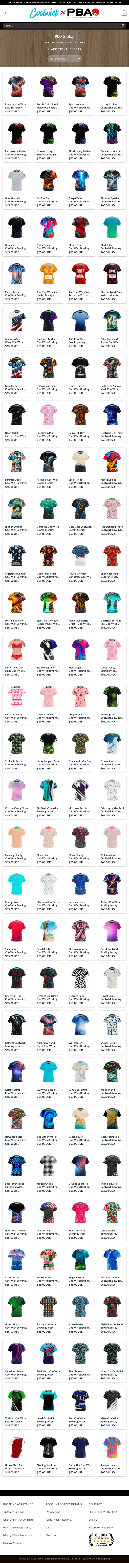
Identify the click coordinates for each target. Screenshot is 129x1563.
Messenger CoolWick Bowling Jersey (79, 669)
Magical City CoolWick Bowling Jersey (15, 294)
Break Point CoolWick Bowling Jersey (79, 481)
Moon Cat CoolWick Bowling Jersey (111, 1373)
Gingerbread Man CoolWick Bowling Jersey (47, 575)
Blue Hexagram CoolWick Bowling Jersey (47, 669)
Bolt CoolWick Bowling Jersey (77, 1420)
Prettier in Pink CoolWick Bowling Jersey (47, 435)
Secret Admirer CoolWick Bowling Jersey (15, 716)
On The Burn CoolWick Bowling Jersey (47, 200)
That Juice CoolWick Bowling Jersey (110, 247)
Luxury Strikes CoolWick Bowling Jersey (110, 106)
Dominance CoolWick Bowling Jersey (15, 247)
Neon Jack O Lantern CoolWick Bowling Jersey (15, 435)
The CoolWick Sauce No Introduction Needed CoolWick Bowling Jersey (112, 294)
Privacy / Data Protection (17, 1535)
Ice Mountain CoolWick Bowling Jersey (15, 1279)
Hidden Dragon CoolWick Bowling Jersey (15, 528)
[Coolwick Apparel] (64, 13)
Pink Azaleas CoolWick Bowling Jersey (110, 857)
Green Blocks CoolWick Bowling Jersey (15, 1326)
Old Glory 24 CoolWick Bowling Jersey (47, 1232)
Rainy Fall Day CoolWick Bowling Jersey (79, 435)
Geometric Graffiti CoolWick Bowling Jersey (111, 153)
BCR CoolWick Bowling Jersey (77, 1232)
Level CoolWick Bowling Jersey (45, 1420)
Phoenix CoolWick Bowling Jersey (15, 106)
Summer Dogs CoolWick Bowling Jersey (15, 481)
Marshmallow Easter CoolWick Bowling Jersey (48, 904)
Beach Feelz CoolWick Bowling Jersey (47, 951)
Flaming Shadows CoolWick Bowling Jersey (47, 1467)
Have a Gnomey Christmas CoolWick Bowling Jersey (80, 575)
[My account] (5, 13)
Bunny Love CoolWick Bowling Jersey (15, 904)
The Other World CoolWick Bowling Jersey (47, 1138)
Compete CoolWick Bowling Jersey (48, 528)
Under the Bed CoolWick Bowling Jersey (79, 388)
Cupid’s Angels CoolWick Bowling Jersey (47, 716)
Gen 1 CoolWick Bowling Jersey (109, 951)
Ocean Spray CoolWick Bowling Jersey (110, 763)
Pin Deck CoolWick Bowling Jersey (47, 810)
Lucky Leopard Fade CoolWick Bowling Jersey (48, 763)
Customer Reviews (13, 1511)
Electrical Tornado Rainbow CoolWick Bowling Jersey (47, 622)
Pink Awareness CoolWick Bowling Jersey (79, 951)
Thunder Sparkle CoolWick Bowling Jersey (110, 200)
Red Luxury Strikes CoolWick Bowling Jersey (16, 153)
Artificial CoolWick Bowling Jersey (47, 481)
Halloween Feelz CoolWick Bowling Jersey (47, 388)
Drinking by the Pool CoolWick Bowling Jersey (112, 810)
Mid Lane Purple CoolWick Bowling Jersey (79, 810)
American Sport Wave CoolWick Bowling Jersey (14, 341)
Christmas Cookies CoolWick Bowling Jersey (16, 575)
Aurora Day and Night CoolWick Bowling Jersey (46, 1044)
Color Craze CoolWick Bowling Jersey (47, 247)
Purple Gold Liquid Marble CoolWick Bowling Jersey (47, 106)
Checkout (51, 1535)
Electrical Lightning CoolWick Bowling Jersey (111, 435)
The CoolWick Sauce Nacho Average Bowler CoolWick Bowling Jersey (48, 294)
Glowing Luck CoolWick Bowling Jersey (110, 716)
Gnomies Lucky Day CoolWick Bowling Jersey (80, 763)
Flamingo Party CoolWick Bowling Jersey (15, 857)
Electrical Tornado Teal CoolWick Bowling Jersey (110, 622)
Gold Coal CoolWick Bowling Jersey (80, 528)
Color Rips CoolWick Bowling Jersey (80, 1467)
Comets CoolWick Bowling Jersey (15, 1044)
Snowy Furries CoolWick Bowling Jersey (110, 1044)
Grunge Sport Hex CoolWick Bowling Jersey (79, 1185)
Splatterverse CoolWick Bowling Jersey (79, 106)
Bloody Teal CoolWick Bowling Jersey (79, 247)
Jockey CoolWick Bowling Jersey (46, 1326)
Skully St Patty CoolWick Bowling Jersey (15, 763)
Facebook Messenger (101, 1527)
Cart (48, 1527)
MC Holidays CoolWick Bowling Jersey (47, 1279)
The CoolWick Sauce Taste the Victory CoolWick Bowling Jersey (80, 294)
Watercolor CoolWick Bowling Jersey (79, 1044)
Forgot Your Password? (59, 1519)
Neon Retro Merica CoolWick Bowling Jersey (16, 1232)
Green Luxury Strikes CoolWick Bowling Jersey (46, 153)
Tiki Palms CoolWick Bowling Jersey (112, 1326)
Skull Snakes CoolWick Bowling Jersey (79, 1373)
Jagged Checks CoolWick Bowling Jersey (47, 1185)
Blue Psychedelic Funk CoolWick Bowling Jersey (14, 1185)
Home (46, 42)
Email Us (94, 1519)
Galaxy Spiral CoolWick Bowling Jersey (15, 1091)
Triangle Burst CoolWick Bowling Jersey (110, 1185)
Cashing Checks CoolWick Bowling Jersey (47, 341)
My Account (53, 1511)
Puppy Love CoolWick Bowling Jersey (79, 716)
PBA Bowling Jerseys (62, 42)
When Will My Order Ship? (18, 1519)
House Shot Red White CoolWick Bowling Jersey (14, 1467)
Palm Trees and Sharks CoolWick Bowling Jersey (110, 341)
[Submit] (123, 26)
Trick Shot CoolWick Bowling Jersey (48, 1373)
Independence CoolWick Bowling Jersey (79, 904)
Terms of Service (12, 1542)
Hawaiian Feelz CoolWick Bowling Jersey (15, 1138)
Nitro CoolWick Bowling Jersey (109, 1420)
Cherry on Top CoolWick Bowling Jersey (15, 997)
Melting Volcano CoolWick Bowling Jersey (15, 622)
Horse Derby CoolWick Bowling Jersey (79, 1326)
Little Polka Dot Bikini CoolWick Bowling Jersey (14, 669)
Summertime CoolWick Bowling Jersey (110, 1467)
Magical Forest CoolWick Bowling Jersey (79, 1279)
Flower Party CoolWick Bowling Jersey (79, 857)
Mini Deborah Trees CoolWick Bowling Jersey (111, 528)
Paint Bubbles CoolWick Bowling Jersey (110, 481)
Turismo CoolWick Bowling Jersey (15, 1420)
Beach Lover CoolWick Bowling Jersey (79, 1138)
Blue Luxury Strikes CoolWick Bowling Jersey (80, 153)
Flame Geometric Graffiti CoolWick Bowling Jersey (79, 622)
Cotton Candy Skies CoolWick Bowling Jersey (16, 810)
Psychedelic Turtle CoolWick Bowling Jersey (47, 997)
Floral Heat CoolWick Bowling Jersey (47, 857)
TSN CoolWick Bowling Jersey (77, 341)
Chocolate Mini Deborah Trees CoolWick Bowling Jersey (110, 575)
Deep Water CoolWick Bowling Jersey (79, 200)
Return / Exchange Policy (17, 1527)
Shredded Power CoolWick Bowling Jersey (15, 1373)
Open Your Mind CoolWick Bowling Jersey (110, 1138)
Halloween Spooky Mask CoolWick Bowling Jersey (110, 388)
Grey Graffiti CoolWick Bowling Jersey (15, 200)
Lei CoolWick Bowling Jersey (108, 1232)
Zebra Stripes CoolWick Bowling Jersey (79, 997)
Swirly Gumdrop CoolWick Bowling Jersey (47, 1091)
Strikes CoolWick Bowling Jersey (110, 904)
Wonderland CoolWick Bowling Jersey (110, 1091)
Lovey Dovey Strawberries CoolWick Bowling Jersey (110, 669)
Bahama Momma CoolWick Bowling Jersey (79, 1091)
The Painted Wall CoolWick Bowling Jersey (110, 1279)
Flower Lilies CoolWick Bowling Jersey (110, 997)
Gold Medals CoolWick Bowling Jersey (15, 388)
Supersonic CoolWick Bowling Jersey (15, 951)
